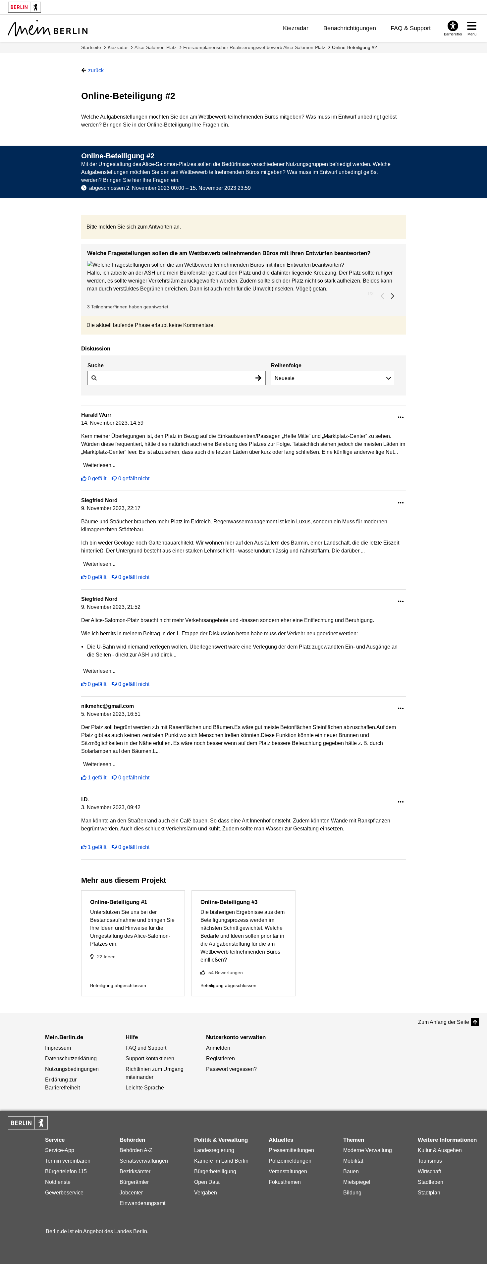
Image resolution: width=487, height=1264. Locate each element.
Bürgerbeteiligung (215, 1171)
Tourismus (430, 1161)
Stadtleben (430, 1182)
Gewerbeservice (64, 1192)
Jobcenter (131, 1192)
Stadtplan (429, 1192)
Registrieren (220, 1058)
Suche (95, 365)
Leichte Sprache (145, 1087)
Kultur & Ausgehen (440, 1150)
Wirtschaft (429, 1171)
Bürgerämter (134, 1182)
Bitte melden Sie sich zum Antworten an (133, 227)
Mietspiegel (356, 1182)
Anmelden (218, 1048)
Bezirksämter (135, 1171)
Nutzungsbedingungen (72, 1069)
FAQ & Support (411, 28)
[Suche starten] (258, 378)
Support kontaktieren (150, 1058)
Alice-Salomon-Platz (156, 47)
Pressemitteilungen (291, 1150)
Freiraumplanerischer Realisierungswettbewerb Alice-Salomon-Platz (254, 47)
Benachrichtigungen (349, 28)
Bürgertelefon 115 (66, 1171)
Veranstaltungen (288, 1171)
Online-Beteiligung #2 (354, 47)
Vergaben (205, 1192)
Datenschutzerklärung (71, 1058)
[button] (243, 265)
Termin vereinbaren (67, 1161)
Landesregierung (214, 1150)
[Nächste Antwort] (392, 295)
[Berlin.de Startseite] (28, 1123)
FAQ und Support (146, 1048)
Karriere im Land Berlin (221, 1161)
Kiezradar (295, 28)
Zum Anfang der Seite (443, 1022)
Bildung (352, 1192)
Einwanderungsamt (142, 1203)
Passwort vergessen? (231, 1069)
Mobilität (353, 1161)
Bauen (351, 1171)
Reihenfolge (286, 365)
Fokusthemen (285, 1182)
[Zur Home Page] (47, 28)
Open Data (207, 1182)
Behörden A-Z (136, 1150)
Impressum (58, 1048)
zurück (96, 70)
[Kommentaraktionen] (401, 417)
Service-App (59, 1150)
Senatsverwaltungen (144, 1161)
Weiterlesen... (99, 465)
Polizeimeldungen (290, 1161)
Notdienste (58, 1182)
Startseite (91, 47)
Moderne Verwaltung (367, 1150)
